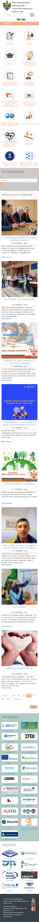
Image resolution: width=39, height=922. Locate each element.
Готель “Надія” (9, 795)
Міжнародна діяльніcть (29, 63)
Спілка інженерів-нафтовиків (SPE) (9, 124)
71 (18, 180)
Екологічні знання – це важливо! (19, 484)
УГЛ (29, 731)
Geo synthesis (10, 752)
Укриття (29, 144)
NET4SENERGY (29, 859)
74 (31, 180)
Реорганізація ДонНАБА (9, 164)
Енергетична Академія (29, 104)
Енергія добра (19, 607)
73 (27, 180)
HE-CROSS (29, 891)
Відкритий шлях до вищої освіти (29, 164)
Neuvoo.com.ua (9, 774)
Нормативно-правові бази (9, 84)
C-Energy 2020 (29, 870)
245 (24, 696)
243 (14, 696)
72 (22, 180)
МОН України (10, 731)
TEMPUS (9, 763)
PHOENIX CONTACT (10, 784)
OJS (29, 817)
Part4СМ (9, 870)
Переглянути (7, 257)
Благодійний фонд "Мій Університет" (9, 144)
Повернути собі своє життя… (19, 668)
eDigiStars (10, 891)
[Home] (7, 5)
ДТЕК (29, 742)
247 (34, 696)
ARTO (9, 817)
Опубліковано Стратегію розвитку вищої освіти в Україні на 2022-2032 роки (19, 425)
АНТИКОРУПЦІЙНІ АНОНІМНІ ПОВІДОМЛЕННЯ (10, 104)
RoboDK (9, 827)
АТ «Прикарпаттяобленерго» (29, 828)
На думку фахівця (29, 84)
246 (30, 696)
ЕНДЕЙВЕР (29, 806)
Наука (29, 44)
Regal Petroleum (10, 806)
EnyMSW (9, 859)
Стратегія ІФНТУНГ (29, 124)
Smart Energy (29, 795)
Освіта (9, 64)
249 (8, 699)
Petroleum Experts (9, 839)
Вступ (10, 44)
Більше (33, 707)
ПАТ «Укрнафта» (10, 742)
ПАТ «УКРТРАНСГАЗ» (29, 752)
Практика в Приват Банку (29, 763)
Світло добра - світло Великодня (19, 299)
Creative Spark (29, 880)
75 (35, 180)
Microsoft (29, 774)
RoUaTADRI (9, 880)
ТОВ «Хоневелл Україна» (29, 784)
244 (19, 696)
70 (14, 180)
